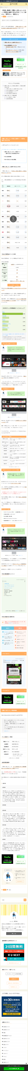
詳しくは (14, 933)
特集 (4, 1032)
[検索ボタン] (26, 4)
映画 (4, 1059)
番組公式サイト (7, 730)
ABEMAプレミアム (6, 323)
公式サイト (17, 610)
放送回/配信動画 (9, 98)
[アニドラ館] (13, 4)
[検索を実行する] (25, 900)
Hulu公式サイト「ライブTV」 (15, 417)
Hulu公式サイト (6, 631)
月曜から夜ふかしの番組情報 (10, 95)
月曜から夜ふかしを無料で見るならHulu (14, 88)
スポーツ (5, 1053)
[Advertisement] (14, 118)
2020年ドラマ (6, 1041)
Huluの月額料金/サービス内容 (12, 90)
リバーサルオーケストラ (9, 585)
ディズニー (5, 1050)
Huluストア (20, 555)
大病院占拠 (6, 583)
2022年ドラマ (6, 1026)
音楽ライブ (5, 1062)
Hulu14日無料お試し (13, 1068)
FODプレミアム (5, 327)
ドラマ (4, 1047)
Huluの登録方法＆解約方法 (11, 93)
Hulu (21, 42)
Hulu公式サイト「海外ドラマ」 (15, 372)
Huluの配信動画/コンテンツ (11, 92)
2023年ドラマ (6, 1029)
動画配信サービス (7, 1035)
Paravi (3, 320)
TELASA (4, 316)
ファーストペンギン (8, 588)
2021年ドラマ (6, 1038)
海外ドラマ (5, 1044)
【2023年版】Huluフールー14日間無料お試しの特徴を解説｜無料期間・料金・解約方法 (17, 74)
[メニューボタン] (1, 4)
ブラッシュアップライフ (9, 586)
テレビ (4, 16)
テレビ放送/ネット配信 (10, 97)
